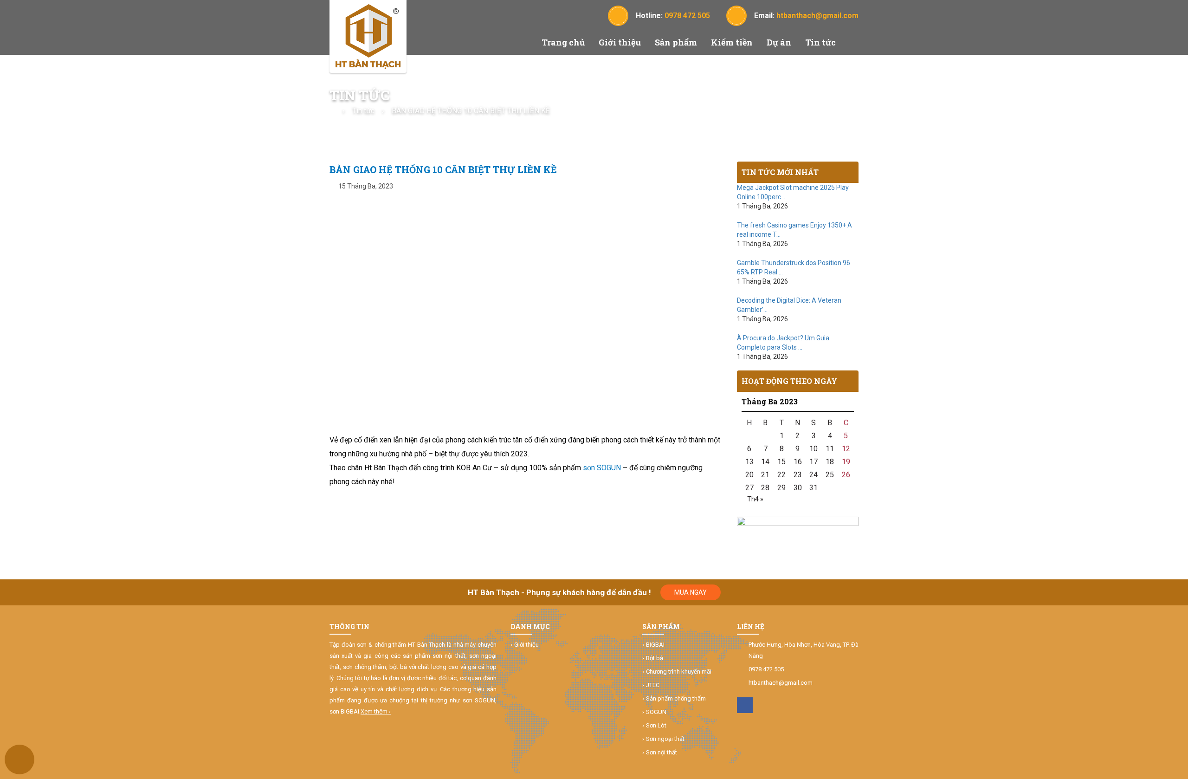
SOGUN (656, 711)
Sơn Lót (656, 725)
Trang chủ (563, 42)
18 (830, 461)
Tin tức (820, 42)
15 (781, 461)
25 (830, 474)
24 (813, 474)
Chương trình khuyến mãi (678, 671)
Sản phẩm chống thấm (676, 698)
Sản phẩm (676, 42)
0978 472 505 (766, 669)
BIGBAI (655, 644)
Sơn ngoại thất (665, 738)
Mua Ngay (690, 592)
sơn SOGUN (602, 467)
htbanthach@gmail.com (781, 682)
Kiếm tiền (732, 42)
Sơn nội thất (661, 752)
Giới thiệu (620, 42)
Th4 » (755, 499)
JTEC (652, 685)
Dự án (779, 42)
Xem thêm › (376, 711)
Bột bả (654, 658)
